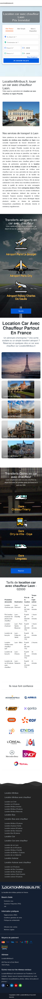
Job (5, 906)
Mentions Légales (9, 929)
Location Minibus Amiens (13, 806)
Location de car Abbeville (13, 855)
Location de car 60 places (13, 847)
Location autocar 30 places (13, 876)
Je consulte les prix (21, 60)
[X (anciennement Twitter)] (7, 986)
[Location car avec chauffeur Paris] (21, 365)
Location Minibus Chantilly (13, 850)
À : (25, 48)
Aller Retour (9, 29)
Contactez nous (8, 901)
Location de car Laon (11, 845)
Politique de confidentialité (11, 920)
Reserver (21, 571)
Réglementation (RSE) (10, 915)
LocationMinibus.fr (25, 995)
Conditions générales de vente (13, 918)
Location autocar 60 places (13, 828)
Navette (21, 311)
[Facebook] (3, 985)
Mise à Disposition (33, 30)
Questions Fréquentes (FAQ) (12, 904)
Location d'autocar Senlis (13, 826)
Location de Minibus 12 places (15, 852)
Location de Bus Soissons (13, 831)
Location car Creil (10, 802)
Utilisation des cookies (10, 927)
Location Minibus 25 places (14, 809)
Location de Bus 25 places (13, 872)
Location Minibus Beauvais (13, 811)
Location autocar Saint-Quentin (15, 874)
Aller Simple (21, 29)
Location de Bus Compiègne (14, 869)
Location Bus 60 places (12, 833)
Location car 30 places (12, 804)
